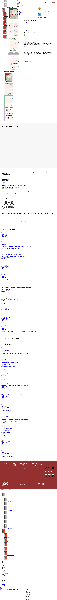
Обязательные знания (10, 20)
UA (4, 585)
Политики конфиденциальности (26, 466)
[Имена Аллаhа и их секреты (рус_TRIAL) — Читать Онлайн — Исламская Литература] (15, 326)
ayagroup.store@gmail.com (38, 467)
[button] (7, 350)
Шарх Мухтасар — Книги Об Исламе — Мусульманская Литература (15, 353)
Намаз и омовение (36, 62)
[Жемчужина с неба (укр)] (5, 309)
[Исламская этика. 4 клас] (5, 423)
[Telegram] (53, 475)
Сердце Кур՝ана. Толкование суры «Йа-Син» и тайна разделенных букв (16, 419)
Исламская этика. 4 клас (6, 428)
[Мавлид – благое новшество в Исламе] (8, 366)
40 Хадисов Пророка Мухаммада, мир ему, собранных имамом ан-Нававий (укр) (18, 391)
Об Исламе (9, 16)
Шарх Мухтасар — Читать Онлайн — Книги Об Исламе (12, 295)
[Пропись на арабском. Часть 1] (6, 450)
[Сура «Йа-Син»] (4, 274)
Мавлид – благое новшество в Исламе (9, 371)
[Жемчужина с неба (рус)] (3, 232)
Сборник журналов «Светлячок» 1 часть (9, 362)
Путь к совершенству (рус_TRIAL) (43, 11)
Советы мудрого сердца (6, 437)
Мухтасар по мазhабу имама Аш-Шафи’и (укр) (10, 305)
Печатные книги (4, 355)
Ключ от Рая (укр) (5, 271)
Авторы (7, 465)
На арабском (30, 62)
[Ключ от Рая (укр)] (5, 266)
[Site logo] (5, 3)
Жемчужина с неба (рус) (6, 238)
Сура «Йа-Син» (4, 279)
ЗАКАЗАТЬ (26, 30)
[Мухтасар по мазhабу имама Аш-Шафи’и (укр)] (9, 299)
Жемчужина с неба (5, 381)
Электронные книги (43, 62)
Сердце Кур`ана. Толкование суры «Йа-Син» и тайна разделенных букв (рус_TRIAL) (18, 246)
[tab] (5, 169)
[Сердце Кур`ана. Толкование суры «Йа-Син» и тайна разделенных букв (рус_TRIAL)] (14, 241)
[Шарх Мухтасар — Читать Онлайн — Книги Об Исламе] (3, 291)
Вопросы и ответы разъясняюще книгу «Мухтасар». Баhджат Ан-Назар (16, 401)
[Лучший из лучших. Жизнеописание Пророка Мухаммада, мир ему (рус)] (3, 283)
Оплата (23, 464)
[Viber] (46, 475)
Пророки (8, 38)
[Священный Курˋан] (4, 258)
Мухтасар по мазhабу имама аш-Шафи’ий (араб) (11, 254)
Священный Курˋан (5, 262)
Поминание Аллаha (10, 34)
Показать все (26, 46)
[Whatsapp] (49, 475)
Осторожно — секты (10, 510)
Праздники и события (11, 373)
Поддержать (8, 466)
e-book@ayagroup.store (39, 222)
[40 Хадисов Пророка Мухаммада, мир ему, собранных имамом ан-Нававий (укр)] (14, 385)
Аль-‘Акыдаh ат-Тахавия (6, 447)
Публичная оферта (25, 467)
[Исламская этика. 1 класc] (5, 404)
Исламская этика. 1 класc (6, 410)
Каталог (15, 464)
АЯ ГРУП (25, 22)
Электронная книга (30, 64)
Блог (15, 466)
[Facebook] (49, 468)
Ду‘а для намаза (4, 323)
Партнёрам (7, 466)
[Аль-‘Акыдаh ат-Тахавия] (5, 441)
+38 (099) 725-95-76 (37, 466)
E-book (15, 465)
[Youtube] (53, 468)
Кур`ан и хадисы (9, 29)
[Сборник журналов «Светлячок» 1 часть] (8, 357)
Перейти (7, 249)
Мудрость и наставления (11, 439)
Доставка (23, 465)
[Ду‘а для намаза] (4, 318)
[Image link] (5, 487)
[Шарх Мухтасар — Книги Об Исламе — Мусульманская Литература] (5, 347)
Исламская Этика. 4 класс (42, 17)
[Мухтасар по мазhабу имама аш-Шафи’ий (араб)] (4, 250)
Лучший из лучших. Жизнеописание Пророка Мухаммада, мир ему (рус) (16, 287)
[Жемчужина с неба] (4, 375)
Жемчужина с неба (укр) (6, 314)
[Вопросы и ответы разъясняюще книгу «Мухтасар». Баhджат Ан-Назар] (14, 394)
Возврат (23, 468)
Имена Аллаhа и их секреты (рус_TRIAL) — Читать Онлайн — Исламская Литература (18, 331)
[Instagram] (46, 468)
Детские (8, 25)
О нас (6, 464)
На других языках (10, 7)
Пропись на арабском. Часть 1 (7, 456)
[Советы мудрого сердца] (5, 432)
